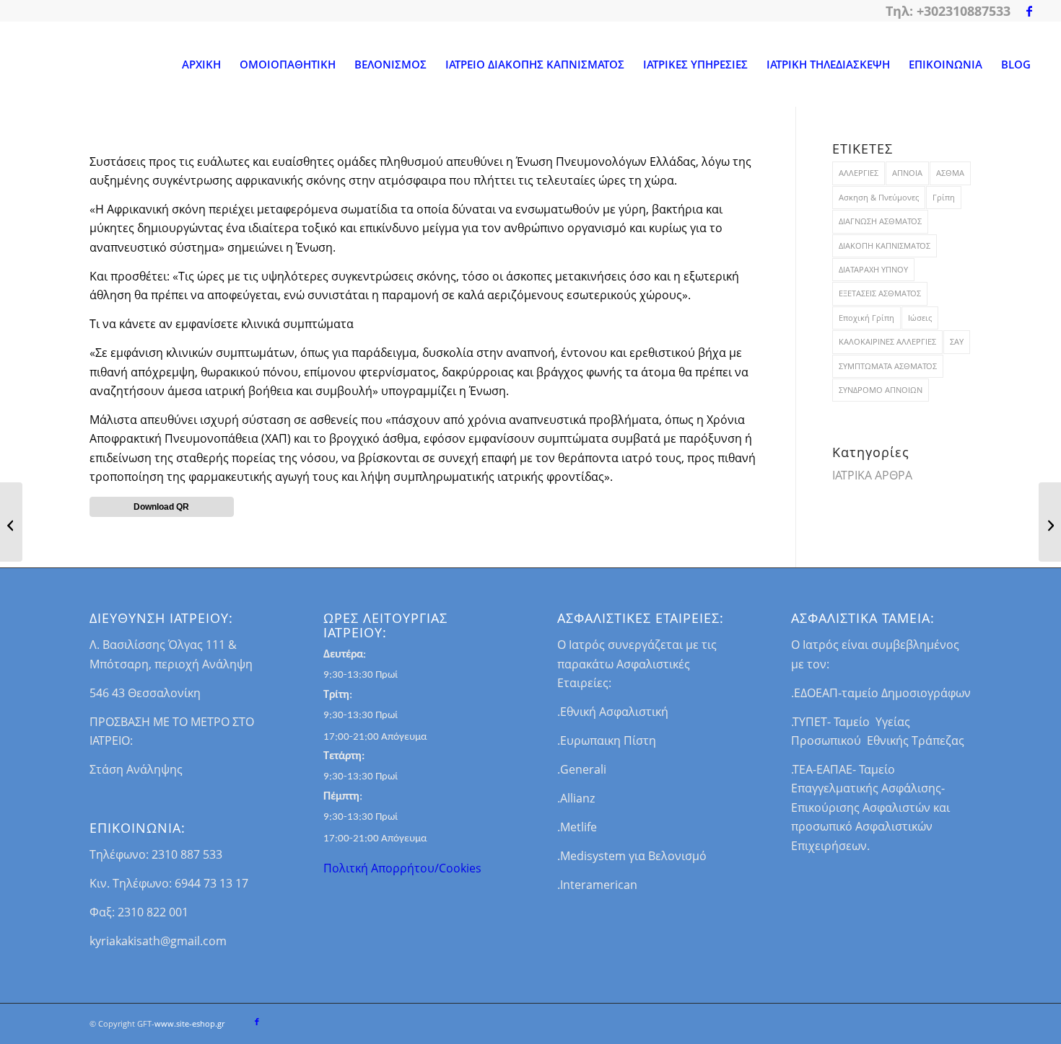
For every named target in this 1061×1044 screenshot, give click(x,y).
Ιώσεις (920, 317)
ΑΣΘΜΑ (950, 172)
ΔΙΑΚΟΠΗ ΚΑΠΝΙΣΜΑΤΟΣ (884, 245)
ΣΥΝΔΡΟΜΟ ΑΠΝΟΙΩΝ (880, 389)
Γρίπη (944, 197)
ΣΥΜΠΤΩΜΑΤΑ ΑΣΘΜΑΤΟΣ (888, 365)
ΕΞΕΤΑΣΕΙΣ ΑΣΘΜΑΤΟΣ (880, 293)
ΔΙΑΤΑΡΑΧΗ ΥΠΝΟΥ (873, 269)
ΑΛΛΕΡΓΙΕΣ (858, 172)
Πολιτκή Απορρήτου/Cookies (402, 868)
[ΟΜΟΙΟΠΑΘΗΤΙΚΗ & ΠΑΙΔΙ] (11, 522)
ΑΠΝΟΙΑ (907, 172)
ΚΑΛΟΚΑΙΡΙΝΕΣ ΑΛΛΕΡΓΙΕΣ (887, 341)
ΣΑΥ (957, 341)
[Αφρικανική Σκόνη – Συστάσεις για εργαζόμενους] (1050, 522)
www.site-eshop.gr (189, 1023)
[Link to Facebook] (1029, 11)
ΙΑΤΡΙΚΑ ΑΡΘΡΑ (872, 475)
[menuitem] (201, 64)
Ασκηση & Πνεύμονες (879, 197)
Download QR (161, 507)
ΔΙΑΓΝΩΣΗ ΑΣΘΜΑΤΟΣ (880, 221)
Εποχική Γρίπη (866, 317)
